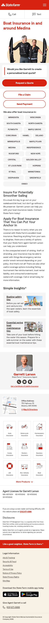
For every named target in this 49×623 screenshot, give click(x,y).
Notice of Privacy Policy (12, 573)
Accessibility (8, 565)
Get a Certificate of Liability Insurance (24, 386)
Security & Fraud (9, 562)
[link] (12, 4)
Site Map (6, 581)
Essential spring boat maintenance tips (15, 326)
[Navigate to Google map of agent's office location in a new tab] (30, 382)
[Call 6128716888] (19, 382)
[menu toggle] (44, 5)
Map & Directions (30, 410)
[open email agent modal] (24, 382)
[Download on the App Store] (11, 594)
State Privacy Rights (11, 577)
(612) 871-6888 (25, 512)
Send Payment (24, 104)
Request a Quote (24, 83)
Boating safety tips (14, 298)
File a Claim (24, 94)
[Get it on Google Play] (29, 594)
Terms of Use (8, 569)
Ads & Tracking (9, 558)
